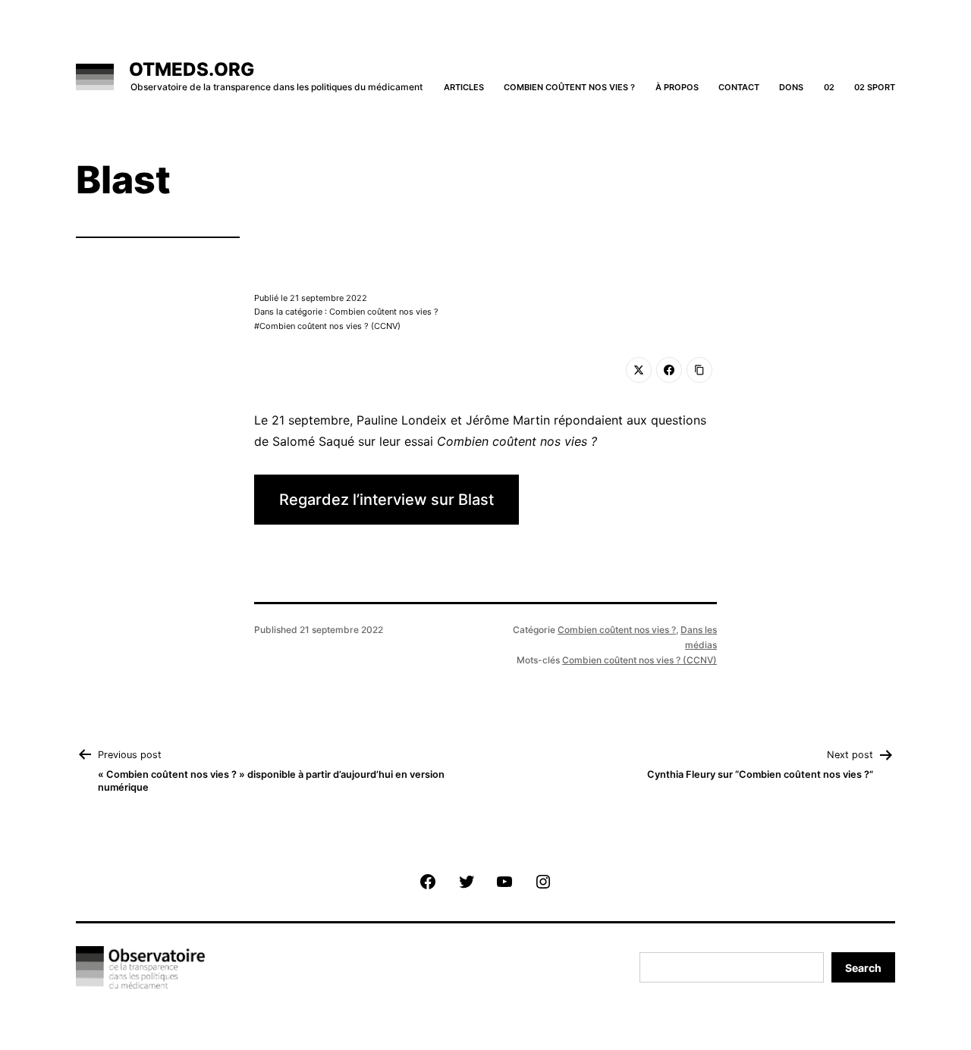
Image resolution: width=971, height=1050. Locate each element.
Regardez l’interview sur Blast (386, 500)
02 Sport (874, 87)
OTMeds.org (191, 69)
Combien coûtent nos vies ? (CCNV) (330, 326)
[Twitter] (639, 370)
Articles (464, 87)
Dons (791, 87)
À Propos (677, 87)
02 (829, 87)
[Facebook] (669, 370)
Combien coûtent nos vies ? (569, 87)
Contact (738, 87)
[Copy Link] (699, 370)
